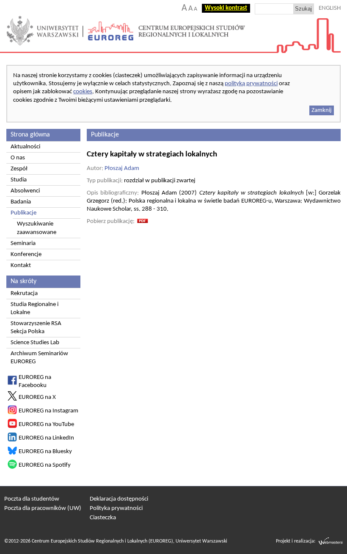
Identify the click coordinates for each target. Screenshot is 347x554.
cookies (82, 92)
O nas (18, 158)
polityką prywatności (251, 84)
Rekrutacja (24, 293)
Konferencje (26, 254)
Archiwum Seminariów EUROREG (39, 358)
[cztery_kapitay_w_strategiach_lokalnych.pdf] (142, 221)
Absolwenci (25, 191)
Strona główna (30, 134)
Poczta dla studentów (31, 499)
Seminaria (23, 243)
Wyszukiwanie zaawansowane (36, 228)
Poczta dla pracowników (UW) (42, 508)
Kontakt (21, 265)
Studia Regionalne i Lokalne (34, 308)
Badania (21, 202)
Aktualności (25, 147)
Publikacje (23, 213)
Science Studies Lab (35, 343)
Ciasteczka (103, 518)
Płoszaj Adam (122, 168)
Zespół (19, 169)
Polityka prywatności (116, 508)
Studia (19, 180)
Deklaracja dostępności (119, 499)
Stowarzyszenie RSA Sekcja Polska (36, 327)
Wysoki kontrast (226, 8)
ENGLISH (330, 8)
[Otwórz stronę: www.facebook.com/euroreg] (12, 383)
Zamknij (321, 110)
